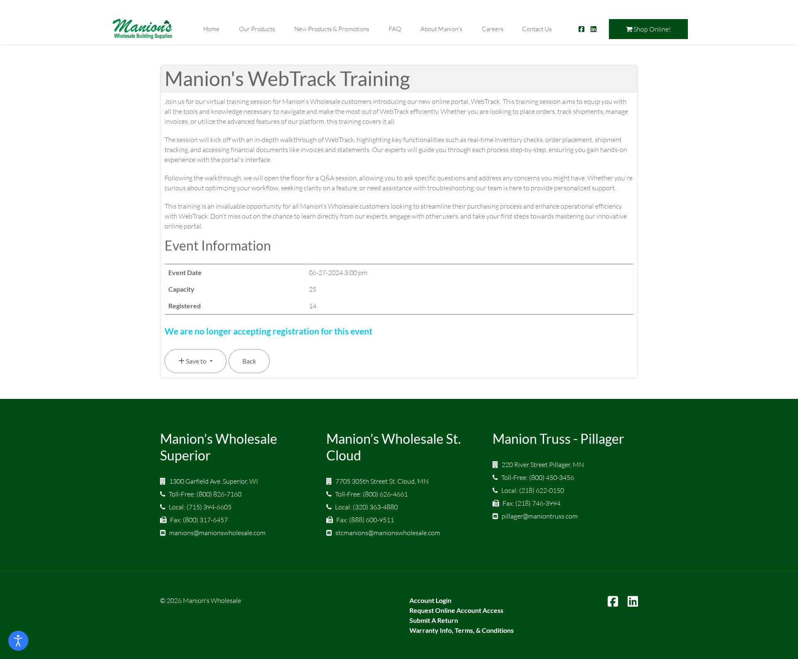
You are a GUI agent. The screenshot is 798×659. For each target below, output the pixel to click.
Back (249, 361)
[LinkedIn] (632, 601)
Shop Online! (651, 29)
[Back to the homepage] (142, 28)
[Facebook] (612, 601)
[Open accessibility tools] (18, 641)
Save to (196, 361)
